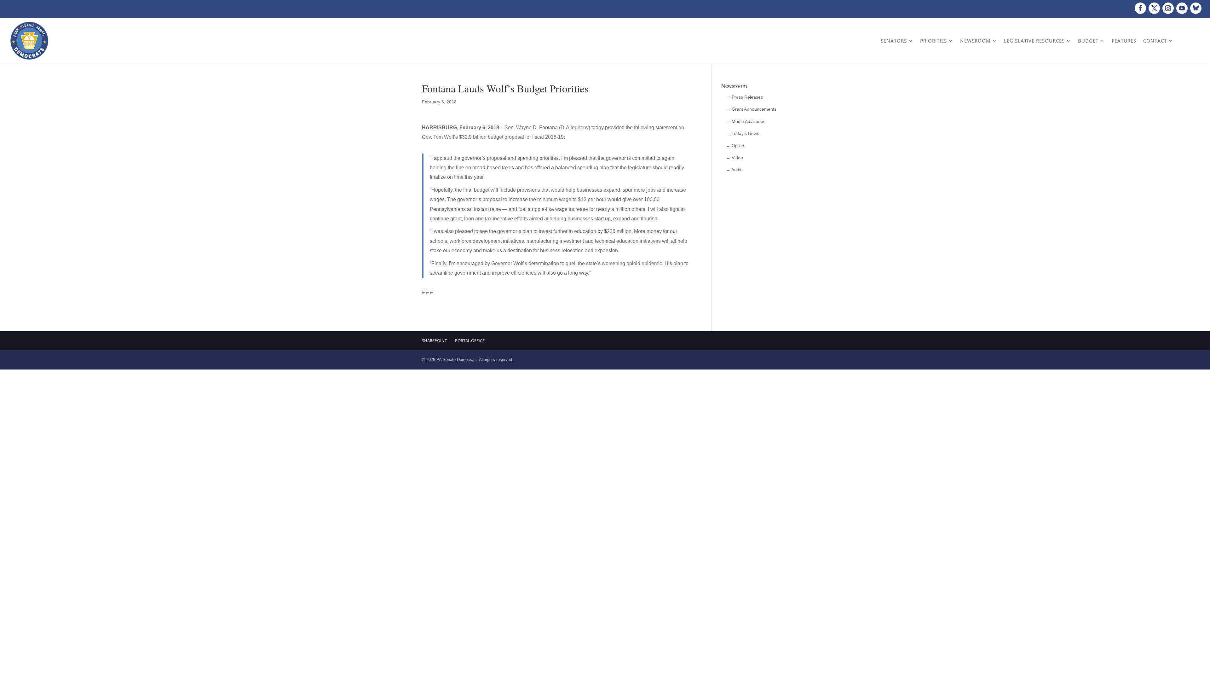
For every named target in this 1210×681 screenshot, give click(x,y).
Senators (894, 41)
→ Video (734, 157)
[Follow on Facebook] (1140, 8)
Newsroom (975, 41)
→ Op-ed (735, 145)
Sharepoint (434, 340)
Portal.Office (470, 340)
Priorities (933, 41)
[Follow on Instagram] (1168, 8)
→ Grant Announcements (751, 109)
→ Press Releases (744, 97)
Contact (1155, 41)
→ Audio (734, 169)
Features (1124, 41)
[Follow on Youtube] (1182, 8)
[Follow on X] (1154, 8)
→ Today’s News (742, 133)
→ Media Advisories (745, 121)
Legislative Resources (1034, 41)
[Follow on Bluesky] (1195, 8)
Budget (1088, 41)
